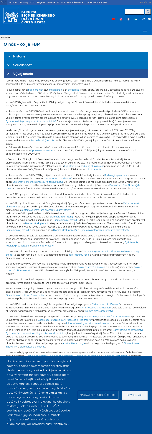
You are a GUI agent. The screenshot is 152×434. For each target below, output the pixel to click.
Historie (19, 56)
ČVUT (3, 2)
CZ (143, 19)
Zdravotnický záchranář (59, 178)
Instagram (121, 19)
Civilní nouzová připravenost (95, 307)
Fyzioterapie (71, 165)
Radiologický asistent (92, 165)
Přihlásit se (145, 2)
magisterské (55, 89)
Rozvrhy (24, 2)
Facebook (128, 19)
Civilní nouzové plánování (91, 266)
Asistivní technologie (74, 343)
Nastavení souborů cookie (98, 394)
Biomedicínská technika (87, 355)
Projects (41, 2)
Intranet (13, 2)
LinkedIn (136, 19)
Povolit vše (134, 394)
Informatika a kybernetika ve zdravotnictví (89, 323)
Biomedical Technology (115, 355)
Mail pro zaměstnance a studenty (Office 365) (84, 2)
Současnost (22, 65)
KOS (32, 2)
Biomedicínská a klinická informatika (25, 295)
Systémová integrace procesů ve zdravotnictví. (38, 181)
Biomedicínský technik (42, 140)
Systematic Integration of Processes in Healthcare (64, 319)
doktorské (73, 89)
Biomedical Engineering (32, 346)
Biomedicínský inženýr (62, 216)
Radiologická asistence (61, 355)
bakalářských (35, 89)
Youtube (113, 19)
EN (149, 19)
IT (58, 2)
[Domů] (28, 15)
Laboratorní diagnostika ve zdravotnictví (44, 333)
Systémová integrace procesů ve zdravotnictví (31, 121)
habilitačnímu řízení (79, 254)
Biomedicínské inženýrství (99, 310)
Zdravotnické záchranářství (128, 329)
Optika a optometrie (41, 150)
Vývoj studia (23, 74)
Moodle (51, 2)
